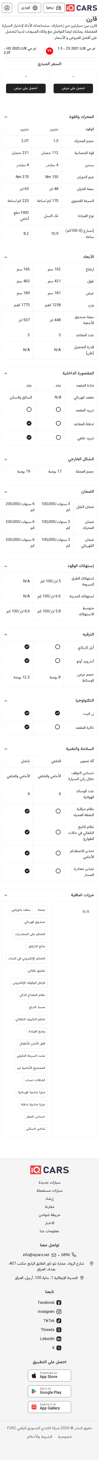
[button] (7, 8)
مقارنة (49, 1207)
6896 (65, 1255)
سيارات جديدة (50, 1183)
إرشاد (49, 1199)
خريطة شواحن (50, 1215)
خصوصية (65, 1437)
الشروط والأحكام (39, 1437)
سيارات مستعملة (50, 1191)
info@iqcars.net (36, 1255)
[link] (49, 1376)
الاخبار (49, 1223)
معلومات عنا (49, 1231)
